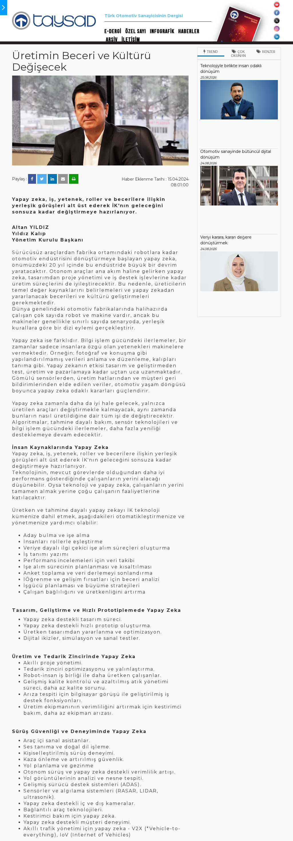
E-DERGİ (112, 31)
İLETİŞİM (131, 39)
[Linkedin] (52, 178)
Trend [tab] (212, 51)
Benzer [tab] (268, 51)
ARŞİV (112, 39)
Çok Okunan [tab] (238, 53)
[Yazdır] (73, 178)
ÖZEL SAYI (135, 31)
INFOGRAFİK (162, 31)
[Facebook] (32, 178)
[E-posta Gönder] (63, 178)
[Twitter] (42, 178)
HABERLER (188, 31)
